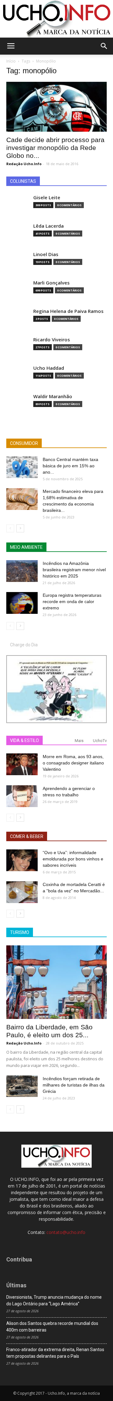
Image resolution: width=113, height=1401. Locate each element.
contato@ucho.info (65, 1232)
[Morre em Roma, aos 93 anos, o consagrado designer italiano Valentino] (22, 764)
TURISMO (19, 932)
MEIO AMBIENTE (26, 547)
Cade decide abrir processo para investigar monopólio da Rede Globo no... (55, 147)
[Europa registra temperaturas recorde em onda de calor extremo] (22, 603)
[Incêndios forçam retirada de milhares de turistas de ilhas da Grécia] (22, 1086)
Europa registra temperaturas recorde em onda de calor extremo (72, 601)
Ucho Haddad (48, 368)
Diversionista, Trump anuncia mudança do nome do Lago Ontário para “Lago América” (54, 1300)
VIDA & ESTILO (24, 740)
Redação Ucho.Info (23, 163)
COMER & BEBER (26, 836)
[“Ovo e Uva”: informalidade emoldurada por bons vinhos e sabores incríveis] (22, 860)
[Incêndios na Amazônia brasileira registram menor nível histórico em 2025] (22, 571)
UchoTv (100, 740)
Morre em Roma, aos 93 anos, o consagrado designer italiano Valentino (73, 763)
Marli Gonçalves (51, 283)
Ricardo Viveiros (51, 340)
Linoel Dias (45, 254)
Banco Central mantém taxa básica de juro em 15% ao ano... (70, 466)
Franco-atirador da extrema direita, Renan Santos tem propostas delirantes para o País (55, 1353)
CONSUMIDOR (24, 443)
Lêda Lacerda (48, 226)
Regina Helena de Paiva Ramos (68, 311)
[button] (104, 46)
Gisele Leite (46, 198)
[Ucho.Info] (56, 19)
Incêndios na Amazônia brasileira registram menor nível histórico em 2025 (74, 569)
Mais (79, 740)
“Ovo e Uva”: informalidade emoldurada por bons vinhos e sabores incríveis (73, 859)
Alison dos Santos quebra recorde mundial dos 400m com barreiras (52, 1326)
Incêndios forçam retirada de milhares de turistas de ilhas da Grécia (74, 1085)
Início (11, 61)
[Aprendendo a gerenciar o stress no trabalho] (22, 796)
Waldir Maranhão (52, 396)
